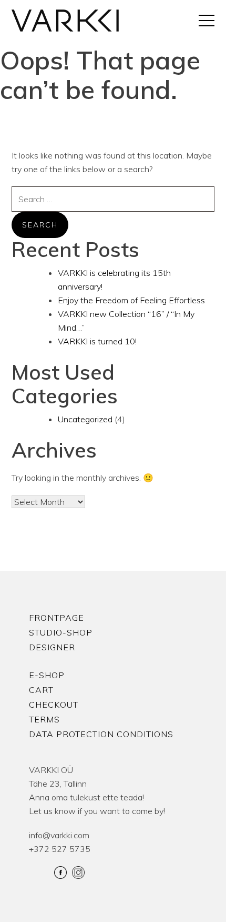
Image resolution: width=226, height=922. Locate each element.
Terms (44, 719)
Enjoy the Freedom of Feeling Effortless (131, 300)
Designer (52, 647)
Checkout (53, 704)
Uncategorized (85, 419)
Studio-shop (61, 632)
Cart (41, 690)
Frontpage (56, 617)
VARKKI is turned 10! (97, 341)
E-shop (47, 675)
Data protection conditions (101, 734)
